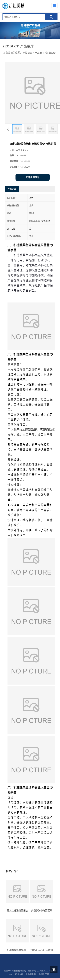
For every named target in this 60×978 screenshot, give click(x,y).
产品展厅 (39, 52)
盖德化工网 (44, 974)
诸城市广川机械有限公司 (15, 971)
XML (10, 974)
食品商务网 (31, 974)
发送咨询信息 (33, 177)
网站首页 (27, 52)
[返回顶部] (54, 969)
